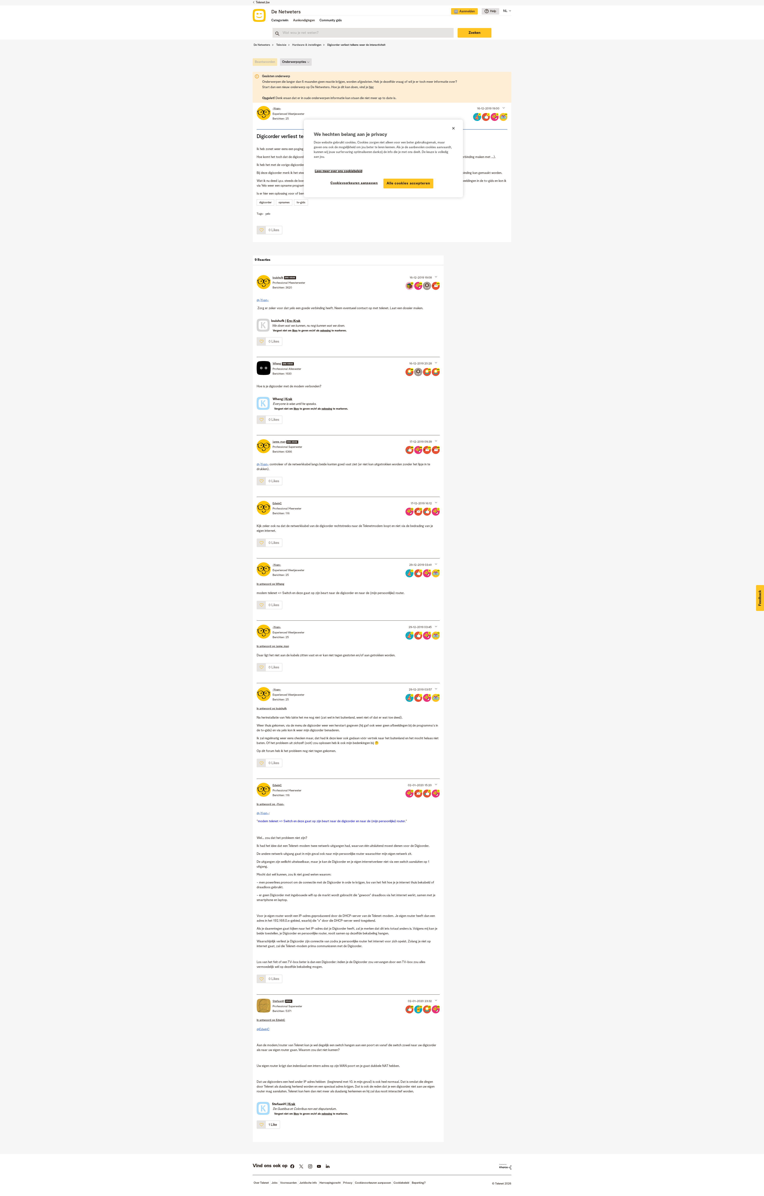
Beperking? (419, 1182)
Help (493, 11)
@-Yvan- (263, 300)
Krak (288, 399)
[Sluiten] (453, 128)
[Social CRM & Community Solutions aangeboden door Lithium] (505, 1166)
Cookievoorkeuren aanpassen (354, 183)
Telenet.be (263, 2)
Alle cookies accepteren (408, 183)
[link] (266, 63)
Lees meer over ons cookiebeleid (338, 171)
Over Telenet (261, 1182)
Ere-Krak (293, 321)
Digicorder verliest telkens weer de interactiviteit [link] (356, 45)
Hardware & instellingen (306, 45)
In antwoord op (270, 584)
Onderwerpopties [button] (294, 62)
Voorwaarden (288, 1182)
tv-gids (301, 202)
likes (294, 330)
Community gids (331, 20)
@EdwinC (263, 1029)
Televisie (281, 45)
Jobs (274, 1182)
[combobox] (363, 33)
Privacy (347, 1182)
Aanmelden (467, 11)
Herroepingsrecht (330, 1182)
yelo (267, 213)
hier (371, 87)
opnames (284, 202)
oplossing (325, 330)
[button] (503, 107)
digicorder (265, 202)
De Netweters (286, 12)
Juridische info (308, 1182)
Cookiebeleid (401, 1182)
